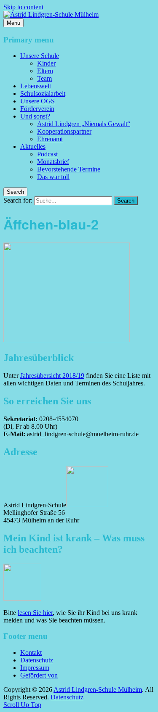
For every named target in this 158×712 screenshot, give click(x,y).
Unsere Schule (39, 55)
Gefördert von (39, 675)
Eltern (45, 70)
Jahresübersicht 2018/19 (52, 375)
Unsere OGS (37, 101)
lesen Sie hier (35, 612)
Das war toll (53, 176)
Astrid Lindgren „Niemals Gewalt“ (83, 123)
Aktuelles (33, 146)
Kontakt (31, 652)
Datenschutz (36, 660)
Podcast (47, 154)
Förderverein (37, 108)
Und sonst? (35, 116)
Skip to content (23, 7)
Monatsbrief (53, 161)
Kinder (46, 63)
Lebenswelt (35, 86)
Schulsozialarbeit (42, 93)
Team (44, 78)
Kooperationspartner (64, 131)
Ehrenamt (50, 138)
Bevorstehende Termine (68, 169)
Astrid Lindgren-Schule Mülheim (98, 689)
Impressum (34, 667)
